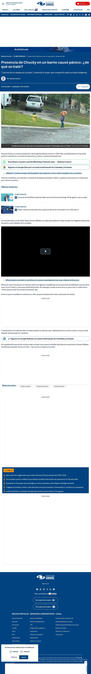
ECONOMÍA (65, 10)
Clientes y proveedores (36, 634)
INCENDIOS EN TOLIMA (18, 14)
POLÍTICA (5, 10)
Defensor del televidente (37, 621)
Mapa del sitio (34, 638)
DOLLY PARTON (59, 14)
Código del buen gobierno (37, 628)
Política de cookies (61, 628)
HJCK (13, 631)
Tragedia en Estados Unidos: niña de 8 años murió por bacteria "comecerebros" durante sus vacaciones (44, 487)
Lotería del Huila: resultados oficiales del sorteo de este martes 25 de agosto (34, 491)
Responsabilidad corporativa (64, 621)
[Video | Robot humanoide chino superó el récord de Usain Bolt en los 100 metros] (7, 210)
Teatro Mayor (16, 641)
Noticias (15, 651)
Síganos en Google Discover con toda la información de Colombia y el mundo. (40, 167)
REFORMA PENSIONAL (35, 14)
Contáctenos (33, 631)
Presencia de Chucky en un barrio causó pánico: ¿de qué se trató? (46, 56)
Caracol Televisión (17, 618)
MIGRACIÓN (48, 14)
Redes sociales (26, 386)
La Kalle (14, 628)
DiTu (13, 634)
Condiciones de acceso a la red (64, 618)
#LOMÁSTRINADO (19, 56)
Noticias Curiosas (42, 386)
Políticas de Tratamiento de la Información (61, 658)
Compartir (83, 86)
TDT (31, 625)
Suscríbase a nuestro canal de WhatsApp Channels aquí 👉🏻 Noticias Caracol (39, 162)
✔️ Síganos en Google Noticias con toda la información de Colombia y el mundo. (41, 339)
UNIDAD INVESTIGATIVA (49, 10)
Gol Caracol (15, 625)
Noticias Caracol (6, 56)
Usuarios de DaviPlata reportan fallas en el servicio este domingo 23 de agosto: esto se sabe (52, 197)
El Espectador (16, 638)
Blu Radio (15, 621)
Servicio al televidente (36, 618)
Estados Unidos (59, 386)
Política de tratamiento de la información (67, 625)
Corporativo (59, 634)
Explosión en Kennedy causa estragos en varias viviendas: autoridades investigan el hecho (40, 483)
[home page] (45, 3)
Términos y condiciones (62, 631)
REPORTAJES (78, 10)
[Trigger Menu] (3, 3)
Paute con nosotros (35, 641)
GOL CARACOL (29, 10)
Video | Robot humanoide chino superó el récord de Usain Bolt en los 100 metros (48, 210)
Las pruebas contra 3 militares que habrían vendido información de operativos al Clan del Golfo (42, 479)
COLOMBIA (16, 10)
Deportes (27, 651)
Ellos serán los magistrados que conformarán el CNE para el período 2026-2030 (36, 475)
